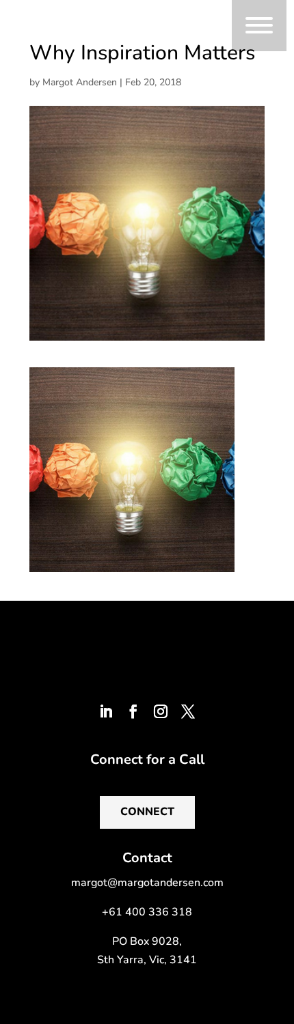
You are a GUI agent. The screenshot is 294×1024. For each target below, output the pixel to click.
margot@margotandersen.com (147, 882)
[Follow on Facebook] (133, 711)
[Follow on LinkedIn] (106, 711)
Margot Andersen (79, 82)
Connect (147, 811)
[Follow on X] (188, 711)
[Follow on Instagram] (160, 711)
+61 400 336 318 (147, 912)
